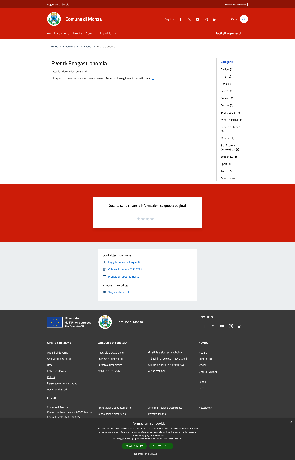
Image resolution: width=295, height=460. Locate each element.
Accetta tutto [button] (134, 445)
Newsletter (205, 408)
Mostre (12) (227, 138)
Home (54, 46)
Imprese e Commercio (110, 359)
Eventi (88, 46)
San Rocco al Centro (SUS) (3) (230, 147)
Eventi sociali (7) (230, 112)
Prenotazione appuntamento (114, 408)
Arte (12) (226, 76)
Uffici (50, 365)
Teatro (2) (226, 171)
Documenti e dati (57, 389)
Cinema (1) (227, 91)
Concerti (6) (227, 98)
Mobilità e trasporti (109, 371)
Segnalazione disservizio (112, 414)
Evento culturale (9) (230, 129)
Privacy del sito (157, 414)
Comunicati (205, 359)
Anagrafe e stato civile (111, 352)
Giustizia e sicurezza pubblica (165, 352)
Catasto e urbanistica (110, 365)
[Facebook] (179, 19)
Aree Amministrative (59, 359)
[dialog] (147, 439)
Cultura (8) (227, 105)
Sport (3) (226, 164)
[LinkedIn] (213, 19)
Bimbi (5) (226, 84)
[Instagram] (204, 19)
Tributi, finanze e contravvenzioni (167, 358)
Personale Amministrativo (62, 383)
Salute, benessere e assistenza (166, 365)
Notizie (203, 352)
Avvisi (202, 365)
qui (152, 78)
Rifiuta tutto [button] (161, 445)
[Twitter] (187, 19)
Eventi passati (229, 178)
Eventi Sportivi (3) (231, 120)
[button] (147, 454)
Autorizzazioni (156, 371)
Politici (51, 377)
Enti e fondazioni (57, 371)
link (180, 438)
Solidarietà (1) (229, 157)
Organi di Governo (57, 352)
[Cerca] (244, 19)
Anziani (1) (227, 69)
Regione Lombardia (58, 4)
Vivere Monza (71, 46)
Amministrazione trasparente (165, 408)
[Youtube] (196, 19)
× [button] (291, 422)
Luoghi (203, 382)
